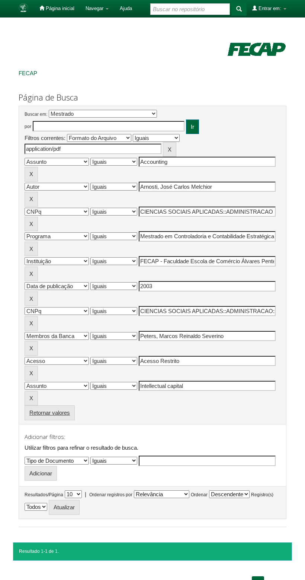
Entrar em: (270, 8)
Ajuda (126, 8)
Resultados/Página (44, 494)
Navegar (95, 8)
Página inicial (59, 8)
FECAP (28, 73)
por (28, 126)
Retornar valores (49, 412)
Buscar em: (36, 114)
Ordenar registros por (110, 494)
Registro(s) (262, 494)
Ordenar (199, 494)
